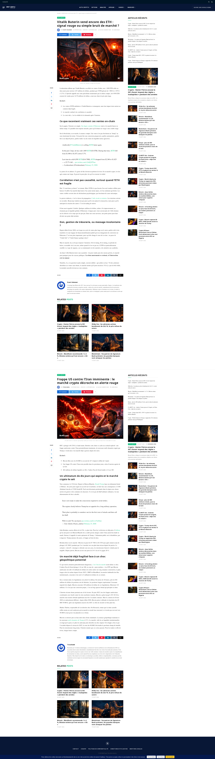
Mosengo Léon (152, 86)
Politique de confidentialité (98, 749)
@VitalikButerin (75, 145)
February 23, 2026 (91, 165)
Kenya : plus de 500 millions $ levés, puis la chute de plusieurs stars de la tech (148, 145)
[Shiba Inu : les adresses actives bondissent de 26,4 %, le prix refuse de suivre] (107, 313)
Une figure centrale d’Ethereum (90, 126)
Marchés (131, 7)
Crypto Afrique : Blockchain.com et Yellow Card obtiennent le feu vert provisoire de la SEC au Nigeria (148, 234)
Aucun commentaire (105, 29)
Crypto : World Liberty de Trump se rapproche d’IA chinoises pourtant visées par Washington (148, 182)
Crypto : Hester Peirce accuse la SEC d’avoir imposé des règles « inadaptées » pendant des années (72, 326)
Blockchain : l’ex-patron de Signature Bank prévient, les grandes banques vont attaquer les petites (106, 356)
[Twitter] (51, 97)
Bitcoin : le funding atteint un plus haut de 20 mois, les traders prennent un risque (148, 209)
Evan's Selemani (67, 29)
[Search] (211, 2)
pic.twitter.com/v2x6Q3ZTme (85, 162)
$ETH (91, 145)
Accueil (58, 13)
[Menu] (4, 7)
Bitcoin (94, 7)
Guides (121, 7)
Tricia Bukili (66, 387)
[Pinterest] (51, 104)
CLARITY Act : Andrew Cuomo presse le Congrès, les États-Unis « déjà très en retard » (148, 158)
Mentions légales (136, 749)
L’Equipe (83, 749)
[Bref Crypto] (11, 7)
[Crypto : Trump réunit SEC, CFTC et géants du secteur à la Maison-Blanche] (132, 170)
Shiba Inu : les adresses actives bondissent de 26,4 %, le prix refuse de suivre (107, 326)
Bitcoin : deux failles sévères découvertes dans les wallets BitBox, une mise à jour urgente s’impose (147, 196)
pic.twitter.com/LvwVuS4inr (92, 521)
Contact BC (5, 2)
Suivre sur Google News (202, 7)
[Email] (51, 108)
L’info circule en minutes (99, 198)
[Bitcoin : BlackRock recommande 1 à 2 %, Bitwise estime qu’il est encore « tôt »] (73, 343)
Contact (76, 749)
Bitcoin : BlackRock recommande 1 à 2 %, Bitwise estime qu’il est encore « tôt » (72, 356)
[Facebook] (51, 93)
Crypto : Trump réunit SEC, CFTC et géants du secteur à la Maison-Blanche (148, 170)
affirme (118, 530)
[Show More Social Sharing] (95, 34)
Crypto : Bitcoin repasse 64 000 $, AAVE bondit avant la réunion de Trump (148, 221)
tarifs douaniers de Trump (76, 620)
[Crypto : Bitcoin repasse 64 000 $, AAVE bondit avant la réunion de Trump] (132, 222)
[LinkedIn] (51, 100)
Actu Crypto (84, 7)
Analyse (103, 7)
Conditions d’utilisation (119, 749)
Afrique (111, 7)
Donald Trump (99, 484)
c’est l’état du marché (99, 565)
